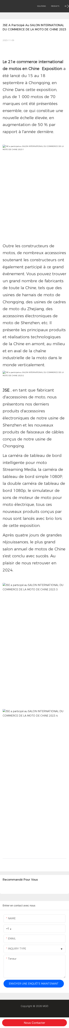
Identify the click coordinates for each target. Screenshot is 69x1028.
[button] (68, 6)
